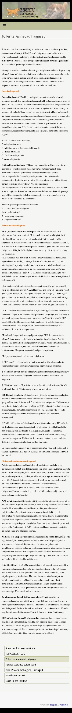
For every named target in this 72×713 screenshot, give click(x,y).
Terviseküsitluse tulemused (21, 664)
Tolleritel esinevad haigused (21, 659)
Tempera (53, 704)
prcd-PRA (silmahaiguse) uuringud (24, 670)
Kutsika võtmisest (15, 675)
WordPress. (64, 704)
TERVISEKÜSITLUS (15, 653)
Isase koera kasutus (16, 680)
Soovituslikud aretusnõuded (21, 648)
